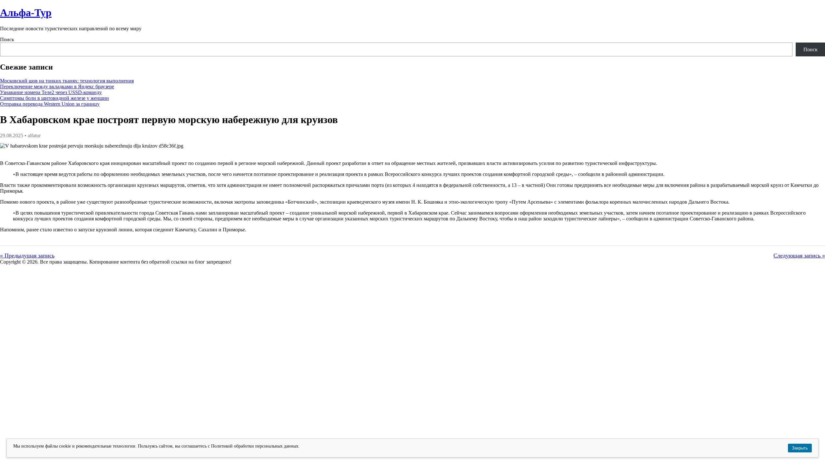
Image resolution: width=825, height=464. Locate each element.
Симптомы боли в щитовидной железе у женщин (54, 98)
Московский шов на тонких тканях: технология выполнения (67, 80)
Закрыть (800, 448)
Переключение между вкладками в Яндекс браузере (57, 86)
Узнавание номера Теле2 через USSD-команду (51, 92)
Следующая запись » (799, 255)
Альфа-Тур (26, 12)
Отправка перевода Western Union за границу (50, 104)
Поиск (7, 39)
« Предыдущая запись (27, 255)
